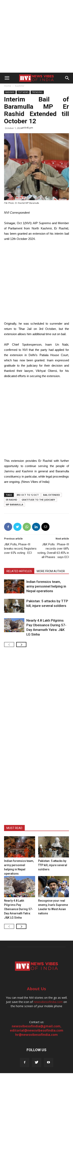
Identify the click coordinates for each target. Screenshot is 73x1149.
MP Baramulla (14, 504)
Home (7, 86)
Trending (37, 92)
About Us (36, 988)
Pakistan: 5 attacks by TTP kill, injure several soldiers (52, 865)
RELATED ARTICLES (19, 571)
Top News (23, 92)
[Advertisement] (36, 36)
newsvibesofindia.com (48, 1002)
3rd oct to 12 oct (27, 494)
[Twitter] (36, 1062)
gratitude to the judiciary (38, 499)
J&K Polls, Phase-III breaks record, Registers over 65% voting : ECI (20, 549)
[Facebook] (24, 1062)
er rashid (11, 499)
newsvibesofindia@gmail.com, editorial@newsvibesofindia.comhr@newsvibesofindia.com (36, 1030)
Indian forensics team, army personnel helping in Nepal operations (46, 586)
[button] (67, 78)
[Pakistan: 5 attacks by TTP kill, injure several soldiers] (14, 606)
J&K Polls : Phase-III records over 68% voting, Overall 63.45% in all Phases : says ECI (53, 551)
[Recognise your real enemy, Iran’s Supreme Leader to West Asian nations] (53, 886)
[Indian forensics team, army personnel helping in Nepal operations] (14, 586)
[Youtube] (48, 1062)
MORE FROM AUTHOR (51, 571)
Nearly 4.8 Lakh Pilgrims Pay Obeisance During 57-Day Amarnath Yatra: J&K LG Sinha (18, 909)
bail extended (51, 494)
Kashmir (19, 86)
